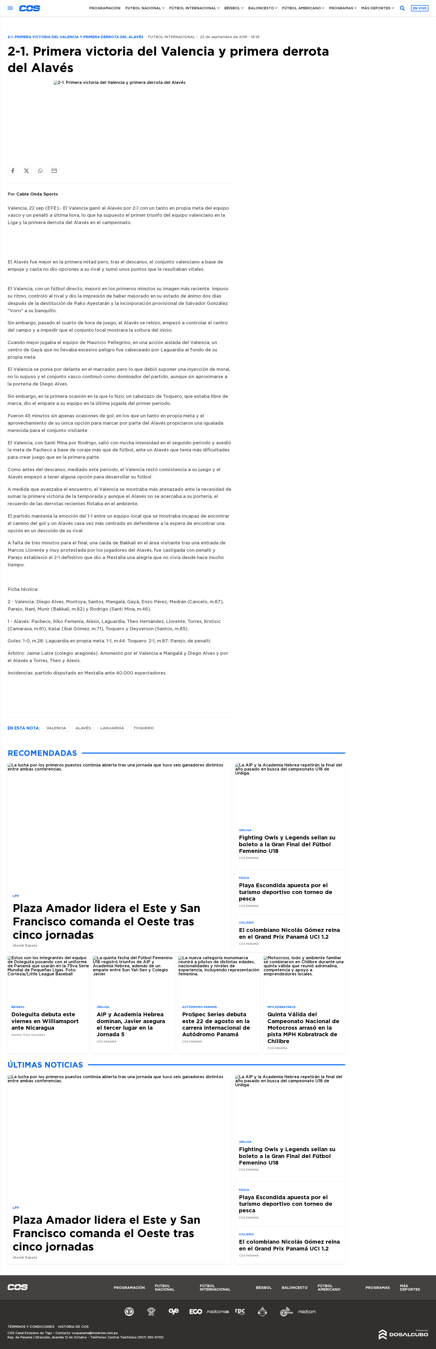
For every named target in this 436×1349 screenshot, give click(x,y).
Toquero (143, 728)
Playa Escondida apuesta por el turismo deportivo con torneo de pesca (285, 892)
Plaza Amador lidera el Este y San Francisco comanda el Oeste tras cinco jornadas (106, 921)
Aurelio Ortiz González (28, 1034)
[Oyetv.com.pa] (173, 1316)
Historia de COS (73, 1327)
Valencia (56, 728)
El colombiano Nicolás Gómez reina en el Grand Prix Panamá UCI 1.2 (289, 933)
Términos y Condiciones (31, 1327)
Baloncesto (261, 8)
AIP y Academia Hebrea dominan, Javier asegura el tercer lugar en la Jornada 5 (131, 1024)
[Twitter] (26, 170)
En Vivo (419, 8)
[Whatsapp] (40, 170)
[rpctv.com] (151, 1316)
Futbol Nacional (143, 8)
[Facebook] (12, 170)
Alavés (83, 728)
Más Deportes (376, 8)
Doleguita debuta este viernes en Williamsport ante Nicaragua (45, 1021)
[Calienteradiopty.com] (262, 1316)
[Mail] (54, 170)
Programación (104, 8)
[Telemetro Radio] (285, 1316)
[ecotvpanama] (196, 1316)
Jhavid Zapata (25, 945)
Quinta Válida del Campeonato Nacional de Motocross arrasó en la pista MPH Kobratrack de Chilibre (303, 1027)
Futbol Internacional (171, 37)
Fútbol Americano (301, 8)
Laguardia (112, 728)
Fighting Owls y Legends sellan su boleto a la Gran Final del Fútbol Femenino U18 (287, 844)
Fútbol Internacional (192, 8)
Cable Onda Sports (37, 193)
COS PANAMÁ (249, 858)
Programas (341, 8)
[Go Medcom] (218, 1316)
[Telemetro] (129, 1316)
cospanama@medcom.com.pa (95, 1333)
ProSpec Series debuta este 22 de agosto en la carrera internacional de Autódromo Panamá (216, 1024)
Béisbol (232, 8)
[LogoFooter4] (240, 1316)
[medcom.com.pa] (307, 1316)
